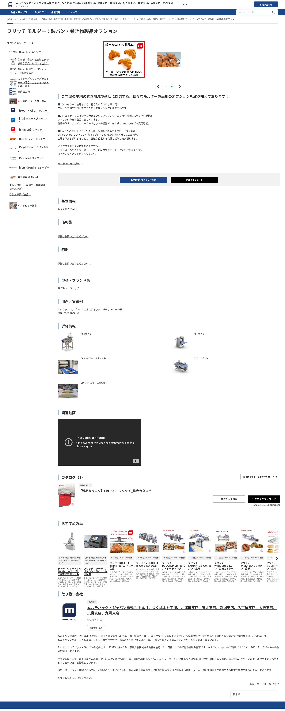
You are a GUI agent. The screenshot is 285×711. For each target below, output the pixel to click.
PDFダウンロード (194, 179)
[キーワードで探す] (273, 12)
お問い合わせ (266, 4)
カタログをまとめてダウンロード (258, 476)
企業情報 (56, 12)
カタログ (39, 12)
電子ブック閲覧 (229, 499)
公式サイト (24, 6)
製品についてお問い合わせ (143, 179)
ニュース (72, 12)
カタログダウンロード (264, 499)
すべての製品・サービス (20, 43)
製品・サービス (19, 12)
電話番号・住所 (96, 627)
